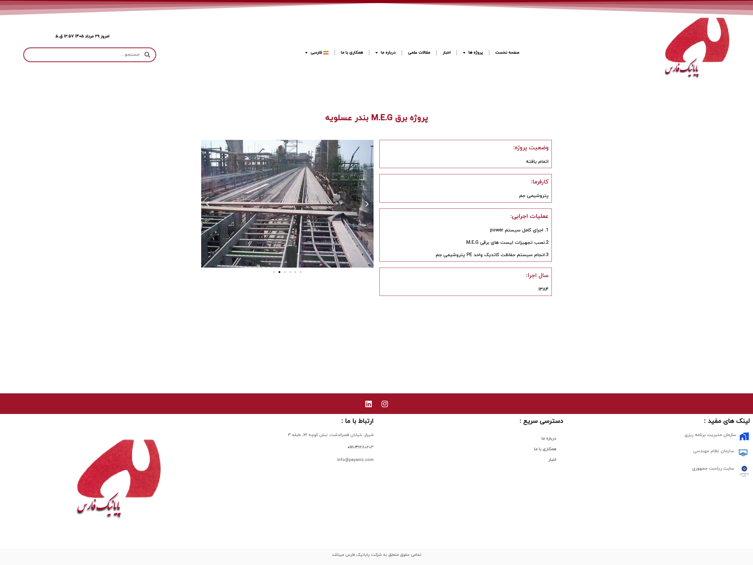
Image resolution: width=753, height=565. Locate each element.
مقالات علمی (419, 52)
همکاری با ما (352, 52)
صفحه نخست (507, 52)
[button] (207, 203)
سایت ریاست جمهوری (713, 468)
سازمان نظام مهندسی (713, 451)
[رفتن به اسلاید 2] (279, 272)
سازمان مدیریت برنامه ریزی (710, 435)
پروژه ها (476, 52)
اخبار (447, 52)
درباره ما (388, 52)
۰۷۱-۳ (353, 447)
